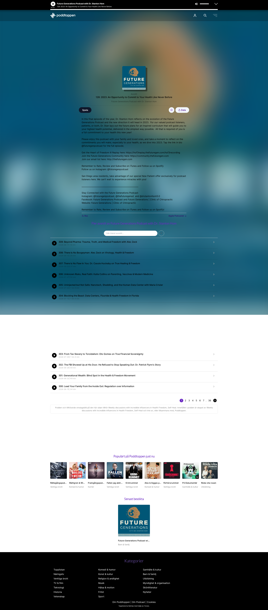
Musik (101, 583)
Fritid (101, 592)
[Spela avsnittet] (54, 243)
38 (209, 400)
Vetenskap (59, 596)
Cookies (151, 602)
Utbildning (148, 578)
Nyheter (147, 592)
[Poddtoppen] (62, 15)
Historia (58, 592)
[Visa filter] (161, 233)
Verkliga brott (61, 578)
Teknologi (59, 587)
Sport (101, 596)
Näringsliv (59, 574)
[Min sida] (195, 15)
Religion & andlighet (108, 578)
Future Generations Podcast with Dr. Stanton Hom (134, 101)
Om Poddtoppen (121, 602)
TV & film (58, 583)
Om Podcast (138, 602)
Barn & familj (149, 574)
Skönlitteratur (150, 587)
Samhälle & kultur (152, 569)
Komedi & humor (107, 569)
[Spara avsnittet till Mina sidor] (171, 110)
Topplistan (59, 569)
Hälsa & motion (106, 587)
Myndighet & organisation (156, 583)
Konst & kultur (105, 574)
